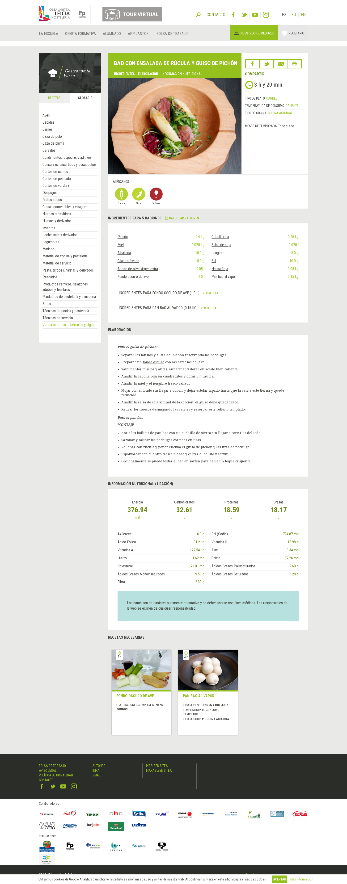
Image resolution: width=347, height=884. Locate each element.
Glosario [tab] (85, 98)
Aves (46, 115)
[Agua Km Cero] (47, 825)
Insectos (48, 228)
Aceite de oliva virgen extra (138, 269)
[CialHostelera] (116, 814)
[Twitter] (244, 15)
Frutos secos (52, 199)
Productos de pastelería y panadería (69, 296)
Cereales (48, 150)
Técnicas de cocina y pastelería (65, 311)
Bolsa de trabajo (172, 33)
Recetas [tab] (54, 98)
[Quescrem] (70, 826)
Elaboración (148, 74)
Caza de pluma (53, 143)
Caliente (292, 106)
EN (303, 14)
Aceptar (279, 879)
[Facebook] (233, 15)
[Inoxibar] (300, 814)
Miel (121, 245)
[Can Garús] (254, 814)
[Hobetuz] (116, 846)
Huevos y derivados (57, 221)
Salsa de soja (221, 245)
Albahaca (124, 253)
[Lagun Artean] (231, 814)
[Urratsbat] (47, 859)
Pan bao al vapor (224, 276)
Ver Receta (210, 293)
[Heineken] (93, 814)
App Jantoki (138, 33)
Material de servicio (57, 263)
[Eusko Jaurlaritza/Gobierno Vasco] (47, 846)
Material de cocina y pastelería (65, 256)
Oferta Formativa (80, 33)
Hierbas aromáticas (56, 214)
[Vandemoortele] (208, 814)
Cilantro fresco (128, 261)
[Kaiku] (139, 814)
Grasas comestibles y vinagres (64, 207)
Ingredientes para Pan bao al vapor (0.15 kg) (159, 308)
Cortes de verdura (55, 185)
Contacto (46, 780)
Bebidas (48, 122)
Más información (301, 879)
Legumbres (50, 242)
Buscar (198, 14)
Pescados (49, 277)
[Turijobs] (93, 825)
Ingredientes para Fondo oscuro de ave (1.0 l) (159, 293)
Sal (214, 261)
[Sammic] (47, 814)
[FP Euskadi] (70, 846)
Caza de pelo (52, 136)
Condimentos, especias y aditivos (67, 157)
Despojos (49, 192)
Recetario (296, 33)
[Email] (281, 64)
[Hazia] (70, 814)
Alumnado (112, 33)
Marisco (48, 249)
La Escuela (48, 33)
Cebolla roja (220, 237)
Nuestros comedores (257, 33)
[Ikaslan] (139, 846)
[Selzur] (162, 814)
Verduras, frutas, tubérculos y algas (68, 325)
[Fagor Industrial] (185, 814)
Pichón (123, 237)
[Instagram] (266, 15)
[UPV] (162, 846)
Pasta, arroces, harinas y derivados (68, 270)
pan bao (136, 417)
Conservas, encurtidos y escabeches (69, 164)
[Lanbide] (93, 846)
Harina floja (220, 269)
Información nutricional (181, 74)
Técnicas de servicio (57, 318)
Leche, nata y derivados (59, 235)
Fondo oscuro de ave (133, 276)
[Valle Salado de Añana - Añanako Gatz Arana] (277, 814)
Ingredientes (124, 74)
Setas (46, 304)
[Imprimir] (294, 64)
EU (294, 14)
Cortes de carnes (55, 171)
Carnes (47, 129)
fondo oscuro (153, 362)
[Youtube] (255, 15)
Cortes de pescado (56, 178)
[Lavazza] (139, 824)
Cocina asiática (280, 113)
